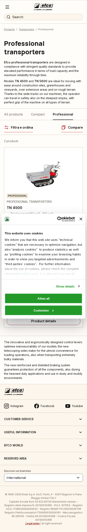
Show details (65, 286)
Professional (63, 114)
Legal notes (32, 523)
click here (29, 273)
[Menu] (7, 7)
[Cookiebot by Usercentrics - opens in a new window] (57, 219)
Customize (41, 310)
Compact (38, 114)
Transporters (26, 29)
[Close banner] (81, 219)
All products (13, 114)
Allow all (43, 298)
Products (9, 29)
